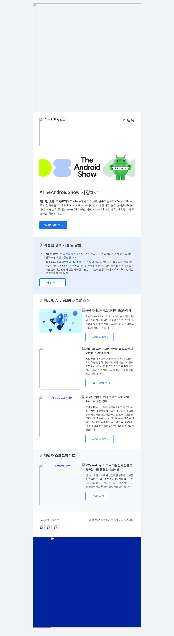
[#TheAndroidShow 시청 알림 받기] (87, 168)
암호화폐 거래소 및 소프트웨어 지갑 (80, 262)
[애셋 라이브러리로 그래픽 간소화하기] (60, 321)
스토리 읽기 (97, 496)
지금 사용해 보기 (100, 383)
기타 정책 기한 (52, 282)
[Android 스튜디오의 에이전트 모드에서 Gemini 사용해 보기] (60, 368)
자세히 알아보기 (53, 225)
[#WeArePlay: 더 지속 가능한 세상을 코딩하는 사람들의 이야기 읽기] (60, 485)
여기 (103, 520)
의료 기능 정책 (67, 253)
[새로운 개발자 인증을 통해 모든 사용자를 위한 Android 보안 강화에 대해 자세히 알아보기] (60, 417)
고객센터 (94, 269)
